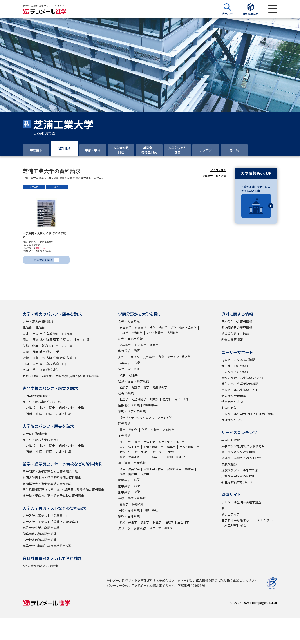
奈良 (63, 357)
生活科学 (183, 522)
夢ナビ (226, 508)
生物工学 (173, 452)
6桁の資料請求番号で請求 (40, 565)
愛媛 (49, 370)
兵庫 (56, 357)
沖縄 (95, 376)
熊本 (79, 376)
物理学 (133, 430)
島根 (49, 364)
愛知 (49, 351)
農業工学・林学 (153, 469)
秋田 (56, 333)
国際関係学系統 (129, 405)
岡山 (42, 364)
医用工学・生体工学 (171, 442)
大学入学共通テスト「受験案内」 (46, 515)
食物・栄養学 (128, 522)
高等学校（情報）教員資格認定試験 (47, 545)
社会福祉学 (139, 399)
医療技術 (137, 504)
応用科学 (158, 452)
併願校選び (229, 464)
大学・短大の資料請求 (38, 321)
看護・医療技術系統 (132, 498)
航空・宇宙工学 (145, 442)
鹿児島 (87, 376)
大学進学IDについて (235, 366)
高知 (56, 370)
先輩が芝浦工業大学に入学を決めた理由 (255, 188)
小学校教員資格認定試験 (39, 540)
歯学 (137, 486)
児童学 (157, 522)
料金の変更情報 (232, 339)
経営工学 (157, 457)
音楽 (137, 362)
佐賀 (65, 376)
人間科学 (173, 333)
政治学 (133, 375)
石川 (65, 346)
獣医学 (189, 469)
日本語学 (140, 345)
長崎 (72, 376)
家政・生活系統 (129, 516)
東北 (26, 333)
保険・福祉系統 (129, 510)
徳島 (42, 370)
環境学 (154, 399)
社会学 (124, 399)
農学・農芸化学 (130, 469)
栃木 (42, 339)
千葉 (63, 339)
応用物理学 (142, 452)
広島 (56, 364)
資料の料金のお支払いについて (242, 377)
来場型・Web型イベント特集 (241, 458)
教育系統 (124, 351)
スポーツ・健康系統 (132, 528)
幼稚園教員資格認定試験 (39, 534)
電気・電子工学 (130, 447)
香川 (36, 370)
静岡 (36, 351)
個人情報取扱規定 (233, 396)
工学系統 (124, 435)
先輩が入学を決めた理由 (238, 476)
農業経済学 (174, 469)
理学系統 (124, 423)
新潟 (45, 346)
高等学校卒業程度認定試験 (41, 527)
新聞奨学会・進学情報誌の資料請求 (47, 483)
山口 (63, 364)
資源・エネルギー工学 (134, 457)
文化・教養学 (154, 333)
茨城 (36, 339)
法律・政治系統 (129, 369)
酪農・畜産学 (128, 474)
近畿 (26, 357)
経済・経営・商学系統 (133, 381)
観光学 (166, 399)
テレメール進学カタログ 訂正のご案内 (247, 414)
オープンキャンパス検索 (238, 452)
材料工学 (125, 452)
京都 (42, 357)
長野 (52, 346)
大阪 (49, 357)
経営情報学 (160, 387)
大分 (52, 376)
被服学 (145, 522)
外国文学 (140, 327)
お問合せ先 (229, 408)
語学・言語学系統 (130, 338)
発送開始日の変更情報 (236, 327)
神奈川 (78, 339)
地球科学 (169, 430)
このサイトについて (235, 371)
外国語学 (125, 345)
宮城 (49, 333)
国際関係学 (150, 405)
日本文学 (125, 327)
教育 (137, 350)
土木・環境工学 (189, 447)
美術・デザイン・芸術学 (174, 357)
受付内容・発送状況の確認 (239, 384)
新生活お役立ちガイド (236, 482)
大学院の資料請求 (35, 434)
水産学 (145, 474)
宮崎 (58, 376)
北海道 (27, 327)
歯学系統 (124, 486)
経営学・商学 (140, 387)
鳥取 (36, 364)
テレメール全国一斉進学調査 (241, 502)
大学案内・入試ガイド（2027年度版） (44, 235)
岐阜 (42, 351)
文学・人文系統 (129, 321)
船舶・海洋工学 (177, 457)
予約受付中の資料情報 (236, 321)
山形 (63, 333)
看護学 (124, 504)
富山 (58, 346)
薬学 (137, 492)
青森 (36, 333)
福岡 (45, 376)
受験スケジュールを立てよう (241, 470)
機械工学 (125, 442)
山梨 (86, 339)
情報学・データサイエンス (137, 417)
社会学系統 (126, 393)
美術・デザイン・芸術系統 (136, 357)
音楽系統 (124, 363)
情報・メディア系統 (132, 411)
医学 (137, 479)
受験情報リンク (232, 420)
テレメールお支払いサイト (239, 390)
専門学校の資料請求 (36, 396)
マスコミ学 (182, 399)
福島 (70, 333)
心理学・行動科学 (131, 333)
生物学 (155, 430)
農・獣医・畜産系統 (132, 463)
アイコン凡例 (218, 170)
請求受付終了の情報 (235, 333)
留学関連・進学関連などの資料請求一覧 (50, 471)
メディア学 (165, 417)
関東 (26, 339)
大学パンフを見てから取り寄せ (243, 446)
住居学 (169, 522)
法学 (122, 375)
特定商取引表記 (232, 402)
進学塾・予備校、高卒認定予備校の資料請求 (53, 495)
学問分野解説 (230, 440)
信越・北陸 (30, 346)
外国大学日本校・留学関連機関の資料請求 (52, 477)
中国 (26, 364)
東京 (70, 339)
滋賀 (36, 357)
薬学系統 (124, 492)
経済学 (124, 387)
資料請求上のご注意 (214, 176)
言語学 (154, 345)
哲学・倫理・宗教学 (184, 327)
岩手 (42, 333)
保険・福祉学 (152, 510)
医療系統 (124, 480)
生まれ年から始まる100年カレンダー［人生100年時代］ (247, 522)
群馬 (49, 339)
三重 (56, 351)
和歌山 (71, 357)
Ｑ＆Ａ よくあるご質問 (238, 359)
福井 (72, 346)
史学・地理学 (158, 327)
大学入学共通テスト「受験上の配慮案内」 (52, 521)
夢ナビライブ (230, 514)
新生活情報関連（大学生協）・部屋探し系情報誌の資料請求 (63, 489)
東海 (26, 351)
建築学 (171, 447)
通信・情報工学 (153, 447)
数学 (122, 430)
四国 (26, 370)
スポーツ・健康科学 (162, 528)
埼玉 (56, 339)
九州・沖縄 (30, 376)
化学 (144, 430)
